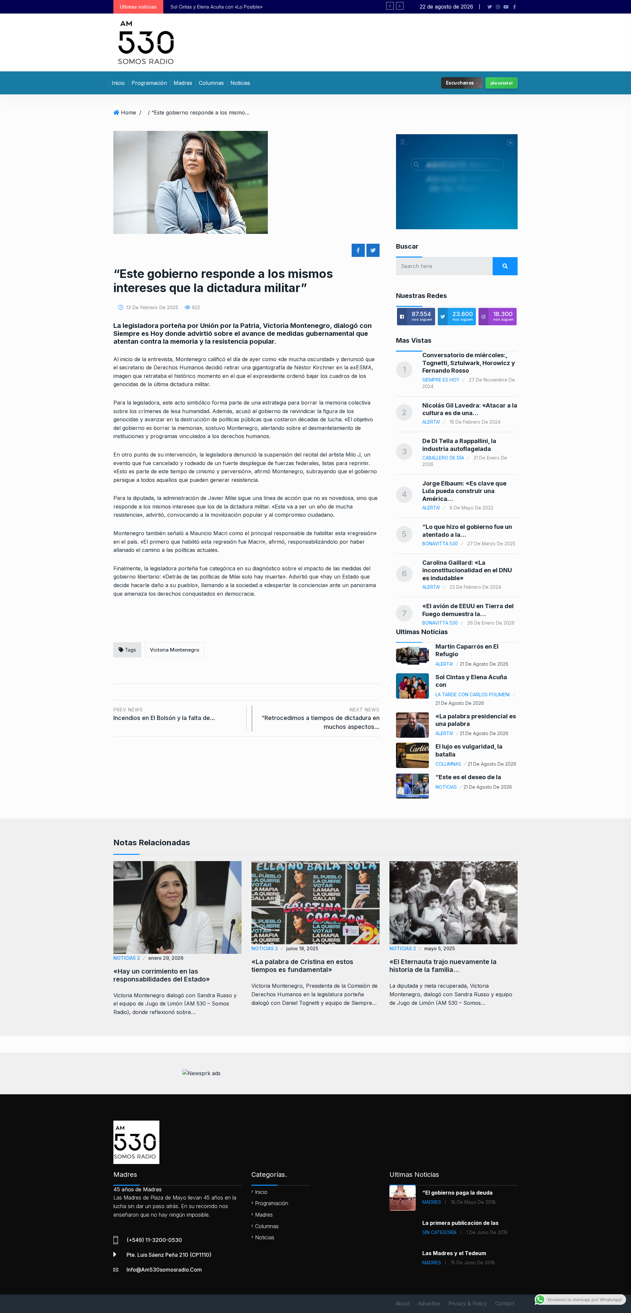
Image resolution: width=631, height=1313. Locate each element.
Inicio (118, 83)
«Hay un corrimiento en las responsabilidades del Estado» (161, 975)
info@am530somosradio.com (164, 1269)
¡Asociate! (501, 83)
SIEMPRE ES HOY (440, 380)
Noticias (240, 83)
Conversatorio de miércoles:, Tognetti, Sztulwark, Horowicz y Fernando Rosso (468, 363)
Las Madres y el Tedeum (454, 1253)
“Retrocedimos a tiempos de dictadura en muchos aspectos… (321, 718)
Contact (504, 1303)
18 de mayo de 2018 (473, 1202)
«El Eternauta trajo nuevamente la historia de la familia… (443, 966)
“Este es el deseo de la (468, 777)
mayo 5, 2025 (439, 948)
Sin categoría (439, 1232)
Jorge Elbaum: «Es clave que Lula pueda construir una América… (464, 491)
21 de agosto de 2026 (484, 664)
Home (128, 112)
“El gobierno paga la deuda (457, 1192)
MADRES (431, 1202)
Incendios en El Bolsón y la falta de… (164, 714)
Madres (183, 83)
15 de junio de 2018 (473, 1262)
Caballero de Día (443, 457)
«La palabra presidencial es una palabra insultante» (266, 7)
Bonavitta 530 (440, 543)
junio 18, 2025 (302, 948)
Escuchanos (460, 82)
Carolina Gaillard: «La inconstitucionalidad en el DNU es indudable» (467, 570)
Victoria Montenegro (174, 650)
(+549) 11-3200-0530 (154, 1240)
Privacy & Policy (467, 1303)
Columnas (211, 83)
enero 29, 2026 (165, 958)
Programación (149, 83)
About (403, 1303)
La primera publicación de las (460, 1223)
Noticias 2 (126, 958)
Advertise (429, 1303)
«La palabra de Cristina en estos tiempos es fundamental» (302, 966)
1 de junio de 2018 (487, 1232)
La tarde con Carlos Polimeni (472, 694)
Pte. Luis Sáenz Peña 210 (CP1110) (169, 1254)
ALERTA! (431, 422)
